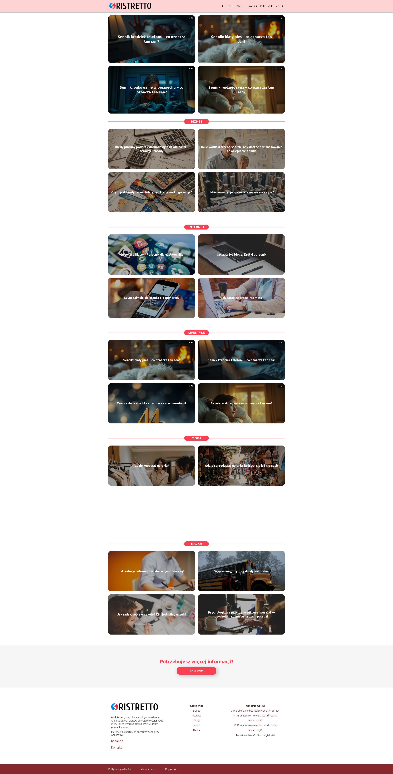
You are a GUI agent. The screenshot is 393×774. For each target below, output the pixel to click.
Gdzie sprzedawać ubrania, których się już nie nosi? (241, 465)
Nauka (252, 6)
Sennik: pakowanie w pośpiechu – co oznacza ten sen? (151, 89)
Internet (266, 6)
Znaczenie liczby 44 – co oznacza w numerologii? (151, 403)
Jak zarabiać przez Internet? (241, 297)
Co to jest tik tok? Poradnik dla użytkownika (151, 254)
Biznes (240, 6)
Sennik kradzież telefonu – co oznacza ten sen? (151, 39)
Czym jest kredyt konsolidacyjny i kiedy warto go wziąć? (151, 192)
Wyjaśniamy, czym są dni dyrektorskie (241, 571)
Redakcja (117, 741)
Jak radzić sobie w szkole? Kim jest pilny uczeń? (151, 614)
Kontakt (116, 747)
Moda (279, 6)
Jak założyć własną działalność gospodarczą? (151, 571)
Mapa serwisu (147, 769)
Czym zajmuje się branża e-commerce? (151, 297)
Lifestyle (227, 6)
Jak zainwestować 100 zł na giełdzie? (255, 735)
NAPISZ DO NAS (197, 671)
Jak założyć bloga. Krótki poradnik (241, 254)
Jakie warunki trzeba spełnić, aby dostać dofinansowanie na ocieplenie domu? (241, 149)
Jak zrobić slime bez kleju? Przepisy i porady (255, 710)
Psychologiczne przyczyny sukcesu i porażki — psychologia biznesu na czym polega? (241, 614)
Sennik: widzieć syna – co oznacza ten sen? (241, 89)
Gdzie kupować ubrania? (151, 465)
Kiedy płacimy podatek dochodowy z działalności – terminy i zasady (151, 149)
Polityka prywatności (119, 769)
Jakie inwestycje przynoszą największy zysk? (241, 192)
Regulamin (171, 769)
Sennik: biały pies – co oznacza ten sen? (241, 39)
